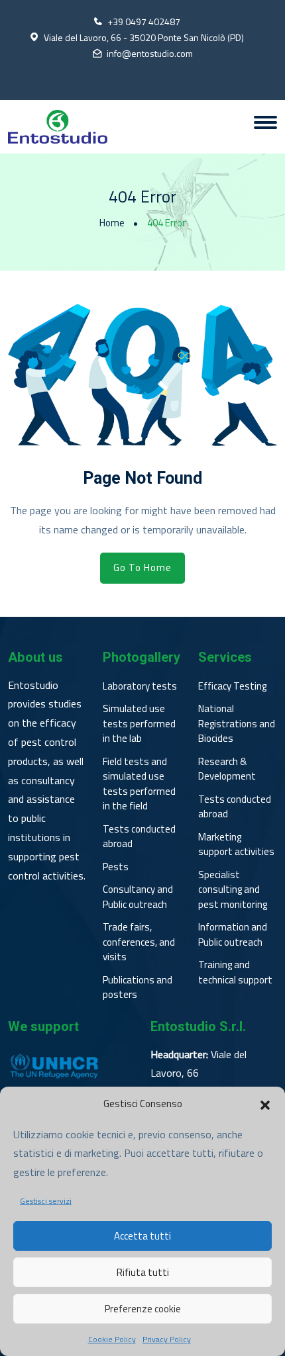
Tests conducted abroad (139, 837)
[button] (265, 1103)
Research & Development (227, 769)
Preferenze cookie (143, 1308)
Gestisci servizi (46, 1201)
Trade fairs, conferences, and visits (139, 942)
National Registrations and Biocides (236, 723)
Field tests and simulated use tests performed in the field (139, 784)
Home (112, 223)
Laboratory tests (140, 686)
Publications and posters (137, 988)
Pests (116, 867)
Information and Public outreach (232, 935)
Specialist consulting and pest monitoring (232, 890)
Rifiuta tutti (143, 1272)
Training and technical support (235, 972)
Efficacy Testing (232, 686)
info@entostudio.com (150, 53)
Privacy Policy (166, 1339)
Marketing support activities (236, 845)
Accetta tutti (142, 1235)
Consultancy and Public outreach (138, 897)
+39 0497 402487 (143, 21)
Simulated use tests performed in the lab (139, 723)
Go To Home (142, 567)
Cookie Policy (112, 1339)
